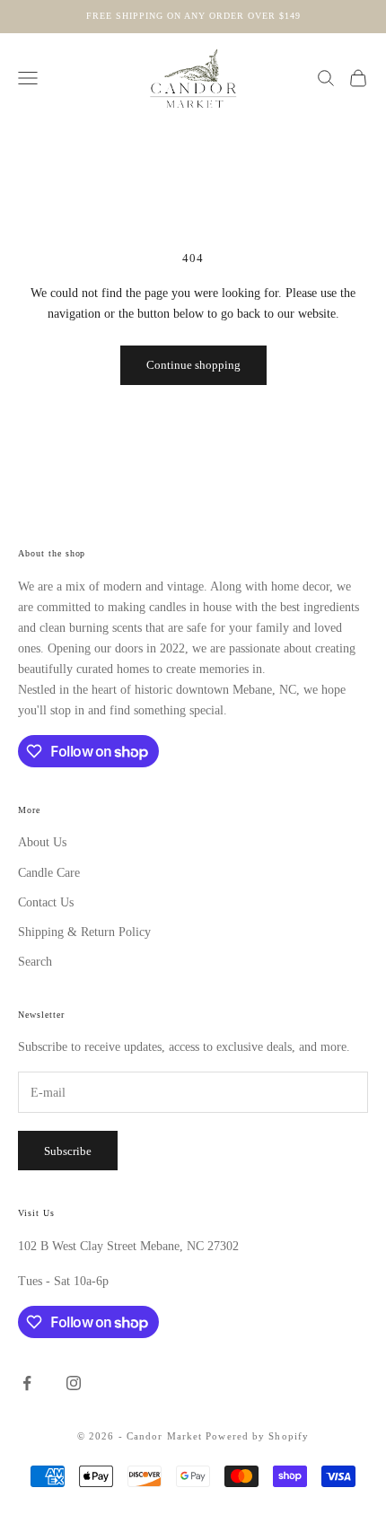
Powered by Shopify (257, 1436)
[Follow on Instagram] (74, 1383)
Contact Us (46, 902)
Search (35, 961)
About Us (42, 842)
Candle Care (49, 873)
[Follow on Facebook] (27, 1383)
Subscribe (68, 1151)
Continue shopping (193, 365)
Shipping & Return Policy (84, 932)
